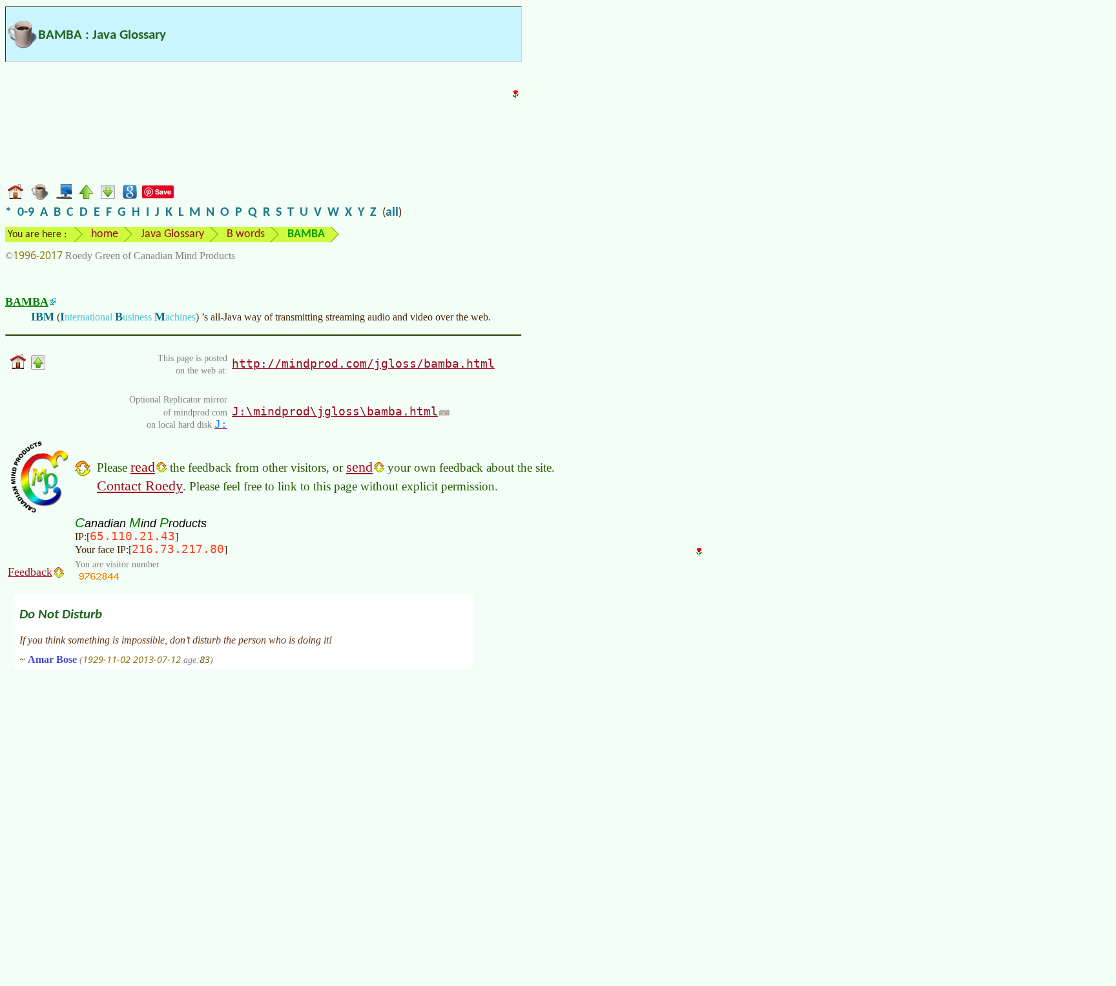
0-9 (25, 212)
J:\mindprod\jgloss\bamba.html (335, 411)
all (392, 212)
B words (246, 234)
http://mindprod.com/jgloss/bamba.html (363, 363)
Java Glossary (172, 234)
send (359, 467)
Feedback (30, 571)
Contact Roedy (140, 485)
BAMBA (26, 301)
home (104, 234)
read (142, 467)
